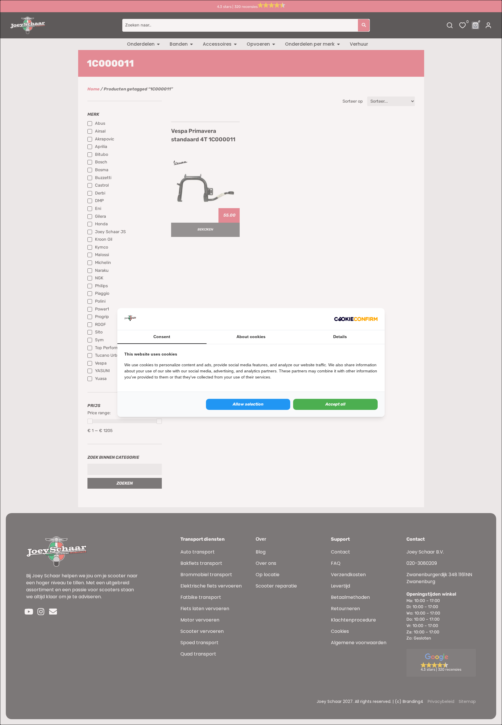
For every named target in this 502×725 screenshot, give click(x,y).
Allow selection (248, 404)
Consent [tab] (161, 336)
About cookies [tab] (251, 336)
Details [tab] (340, 336)
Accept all (335, 404)
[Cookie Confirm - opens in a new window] (356, 319)
